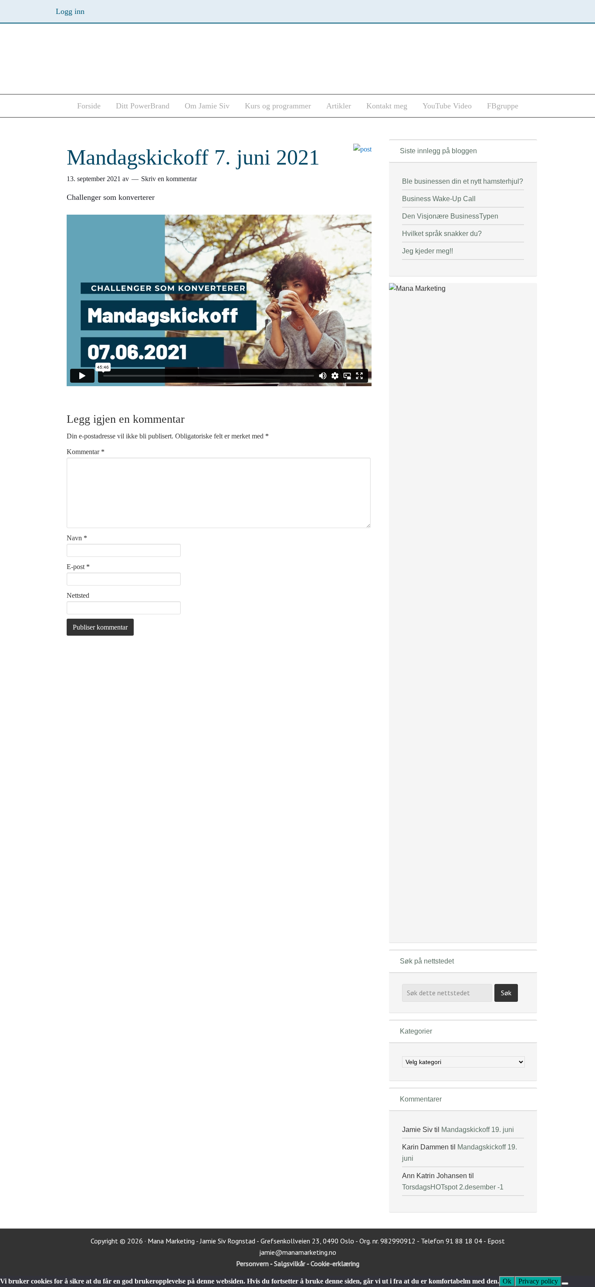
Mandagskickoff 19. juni (477, 1129)
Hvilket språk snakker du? (442, 233)
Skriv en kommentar (169, 178)
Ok (507, 1281)
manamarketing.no (136, 61)
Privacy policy (538, 1281)
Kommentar (86, 451)
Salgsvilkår (290, 1263)
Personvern (253, 1263)
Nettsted (78, 595)
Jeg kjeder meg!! (427, 251)
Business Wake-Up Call (439, 198)
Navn (77, 538)
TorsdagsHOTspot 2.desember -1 (453, 1187)
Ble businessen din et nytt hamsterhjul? (462, 181)
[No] (564, 1283)
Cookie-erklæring (335, 1263)
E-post (78, 566)
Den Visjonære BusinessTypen (450, 216)
